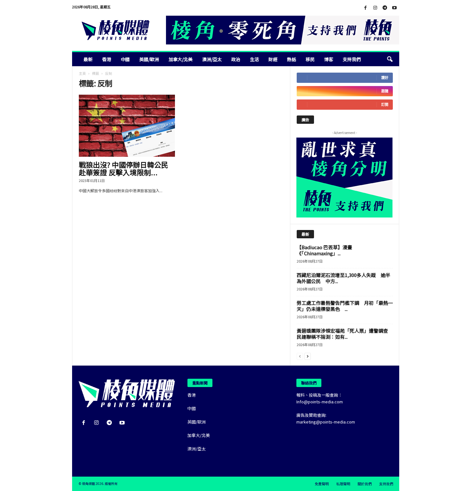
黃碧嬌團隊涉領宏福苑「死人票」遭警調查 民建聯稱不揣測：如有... (345, 333)
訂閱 (384, 104)
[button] (390, 59)
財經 (273, 59)
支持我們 (352, 59)
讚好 (384, 77)
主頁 (82, 73)
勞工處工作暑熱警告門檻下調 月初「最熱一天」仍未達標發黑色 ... (345, 305)
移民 (310, 59)
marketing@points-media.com (325, 422)
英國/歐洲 (149, 59)
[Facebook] (365, 7)
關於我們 (365, 483)
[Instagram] (375, 7)
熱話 (291, 59)
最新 (88, 59)
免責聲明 (322, 483)
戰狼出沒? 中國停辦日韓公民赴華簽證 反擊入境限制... (123, 168)
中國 (125, 59)
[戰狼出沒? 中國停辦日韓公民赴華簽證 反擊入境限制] (127, 126)
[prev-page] (300, 355)
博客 (328, 59)
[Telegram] (385, 7)
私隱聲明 (343, 483)
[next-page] (307, 355)
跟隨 (384, 91)
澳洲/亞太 (212, 59)
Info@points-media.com (319, 402)
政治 (235, 59)
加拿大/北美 (181, 59)
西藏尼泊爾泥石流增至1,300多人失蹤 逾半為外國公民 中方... (343, 278)
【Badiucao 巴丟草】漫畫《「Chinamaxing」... (324, 250)
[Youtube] (394, 7)
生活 (254, 59)
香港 (106, 59)
